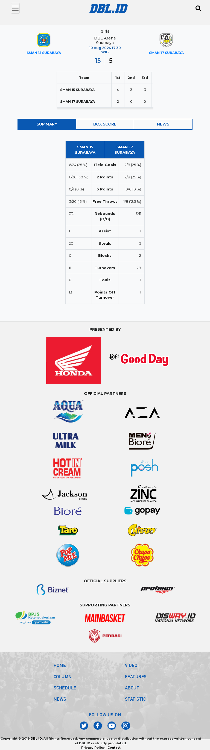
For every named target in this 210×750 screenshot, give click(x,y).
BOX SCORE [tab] (104, 124)
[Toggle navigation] (15, 8)
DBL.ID (36, 738)
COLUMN (63, 676)
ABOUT (132, 688)
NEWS (60, 699)
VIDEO (131, 665)
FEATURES (136, 676)
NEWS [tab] (163, 124)
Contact (114, 747)
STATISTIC (135, 699)
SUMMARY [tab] (47, 124)
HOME (60, 665)
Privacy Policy (93, 747)
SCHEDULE (65, 688)
